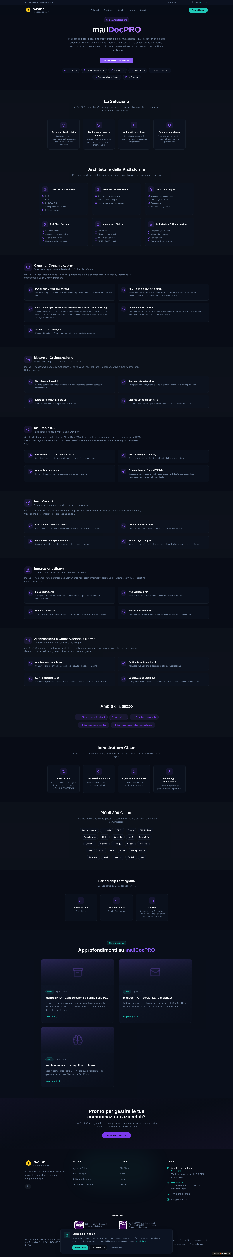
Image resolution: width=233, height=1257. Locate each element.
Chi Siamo (108, 10)
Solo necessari (98, 1247)
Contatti (186, 2)
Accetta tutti (80, 1247)
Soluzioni (95, 10)
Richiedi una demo (115, 1135)
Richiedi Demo (198, 10)
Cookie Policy (141, 1241)
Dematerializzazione (83, 1184)
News (132, 10)
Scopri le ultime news (116, 60)
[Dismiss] (229, 1253)
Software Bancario (82, 1179)
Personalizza (116, 1247)
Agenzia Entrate (81, 1168)
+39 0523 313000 (180, 1194)
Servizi (121, 10)
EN (206, 2)
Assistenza (172, 2)
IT (200, 2)
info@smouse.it (179, 1199)
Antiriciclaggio (80, 1173)
